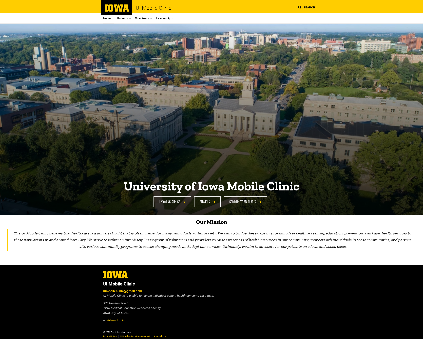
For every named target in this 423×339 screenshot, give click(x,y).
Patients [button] (122, 18)
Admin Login (116, 320)
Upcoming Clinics (170, 201)
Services (205, 201)
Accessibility (160, 336)
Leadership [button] (163, 18)
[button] (306, 7)
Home (107, 18)
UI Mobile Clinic (153, 8)
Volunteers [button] (142, 18)
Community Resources (243, 201)
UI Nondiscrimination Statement (135, 336)
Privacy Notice (110, 336)
